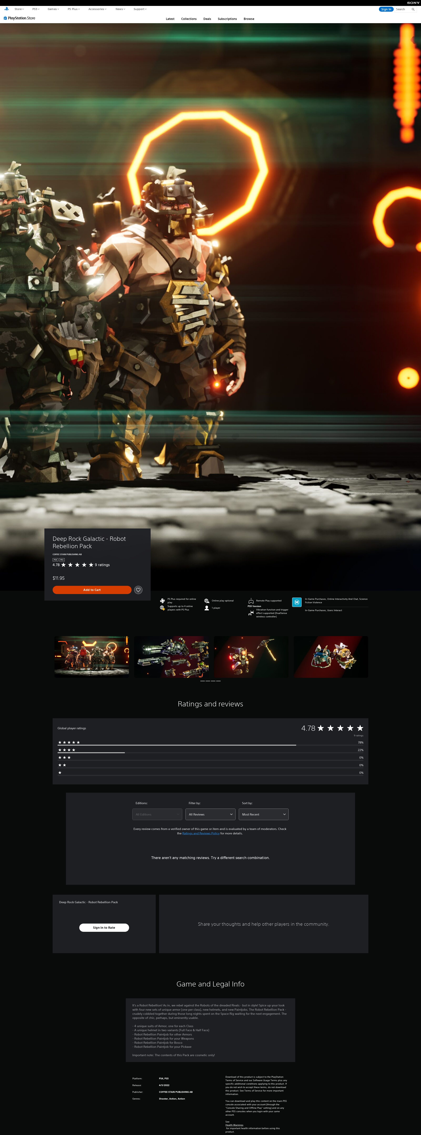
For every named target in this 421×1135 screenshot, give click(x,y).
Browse (249, 19)
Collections (189, 19)
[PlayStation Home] (6, 9)
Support (139, 9)
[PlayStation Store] (20, 18)
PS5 (34, 9)
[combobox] (157, 814)
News (119, 9)
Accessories (96, 9)
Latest (170, 19)
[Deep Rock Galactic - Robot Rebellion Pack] (91, 657)
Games (52, 9)
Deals (207, 19)
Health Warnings (234, 1125)
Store (18, 9)
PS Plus (72, 9)
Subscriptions (227, 19)
